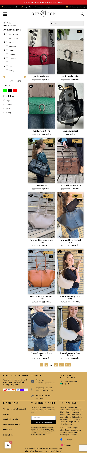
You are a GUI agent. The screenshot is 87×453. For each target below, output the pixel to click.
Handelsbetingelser (11, 419)
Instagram (68, 445)
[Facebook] (61, 439)
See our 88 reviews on (68, 381)
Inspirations (8, 435)
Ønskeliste (7, 429)
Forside (6, 25)
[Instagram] (61, 444)
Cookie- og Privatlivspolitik (14, 409)
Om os (5, 414)
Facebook (68, 440)
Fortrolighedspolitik (11, 424)
